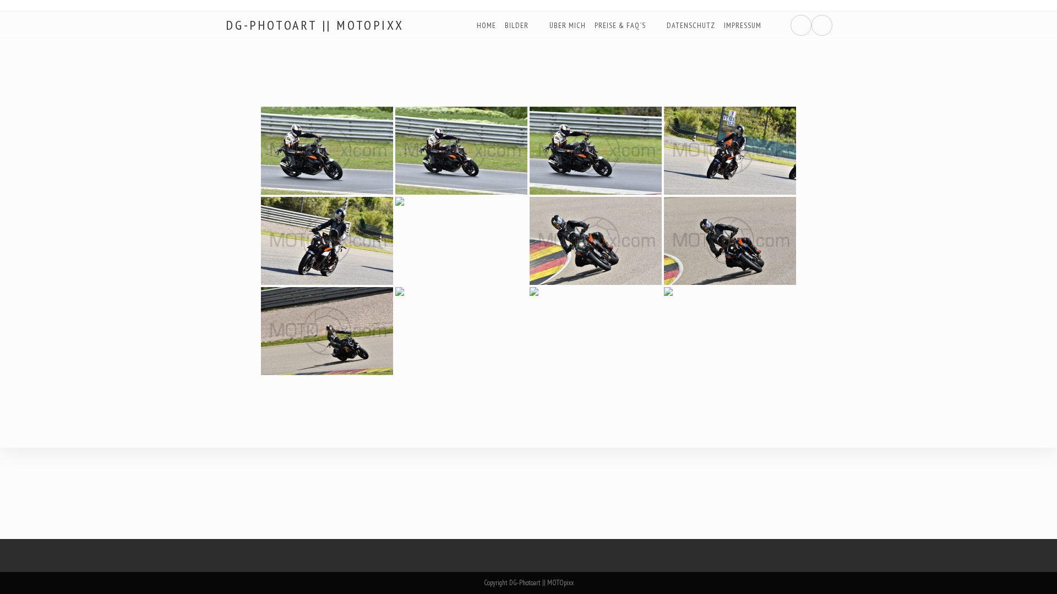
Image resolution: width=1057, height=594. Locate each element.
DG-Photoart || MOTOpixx (315, 25)
